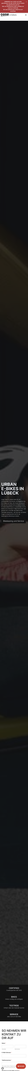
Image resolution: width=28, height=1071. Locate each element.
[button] (2, 1068)
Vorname (4, 1049)
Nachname (17, 1049)
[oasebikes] (8, 15)
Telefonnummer (7, 1060)
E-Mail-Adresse (7, 1052)
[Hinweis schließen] (26, 2)
